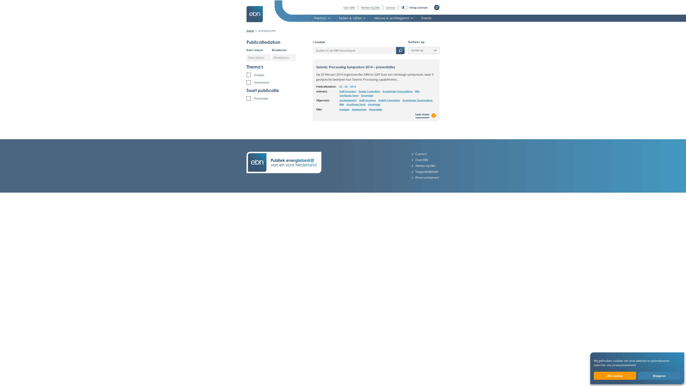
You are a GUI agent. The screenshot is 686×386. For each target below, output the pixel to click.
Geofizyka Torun (348, 95)
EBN (417, 91)
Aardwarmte (359, 109)
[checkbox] (272, 75)
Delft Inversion (347, 91)
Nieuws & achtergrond (391, 18)
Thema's (320, 18)
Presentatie (375, 109)
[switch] (414, 7)
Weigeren (659, 376)
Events (426, 18)
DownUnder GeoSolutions (417, 100)
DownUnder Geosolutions (397, 91)
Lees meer (422, 114)
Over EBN (349, 7)
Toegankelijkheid (426, 172)
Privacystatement (427, 177)
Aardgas (344, 109)
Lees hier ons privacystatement (615, 365)
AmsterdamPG (348, 100)
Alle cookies (615, 376)
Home (250, 30)
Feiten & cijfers (350, 18)
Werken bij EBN (370, 7)
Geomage (367, 95)
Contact (390, 7)
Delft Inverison (367, 100)
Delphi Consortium (369, 91)
